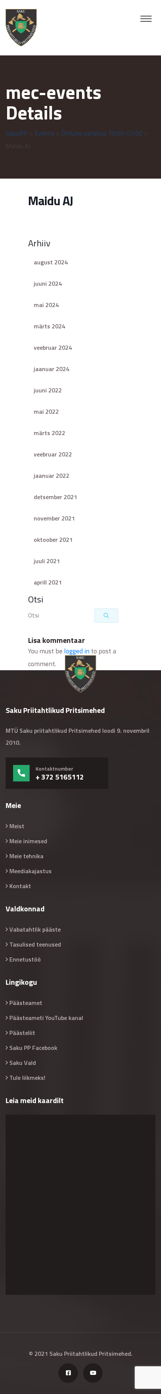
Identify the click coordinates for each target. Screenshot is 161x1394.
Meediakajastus (30, 870)
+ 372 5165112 (60, 776)
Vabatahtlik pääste (35, 929)
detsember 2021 (55, 496)
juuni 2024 (48, 283)
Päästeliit (22, 1032)
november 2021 (54, 518)
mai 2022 (46, 411)
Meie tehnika (26, 855)
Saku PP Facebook (33, 1047)
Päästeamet (25, 1002)
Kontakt (20, 885)
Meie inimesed (28, 840)
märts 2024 (49, 326)
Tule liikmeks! (27, 1077)
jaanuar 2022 (51, 475)
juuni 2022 (48, 390)
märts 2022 (49, 432)
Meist (16, 825)
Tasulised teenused (35, 944)
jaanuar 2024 (51, 368)
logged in (76, 651)
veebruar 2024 (53, 347)
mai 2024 (46, 304)
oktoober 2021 (53, 539)
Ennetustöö (25, 959)
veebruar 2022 (53, 454)
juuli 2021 (47, 560)
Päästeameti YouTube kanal (46, 1017)
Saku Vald (22, 1062)
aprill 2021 (48, 582)
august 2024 (51, 262)
